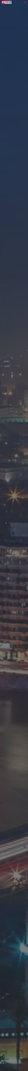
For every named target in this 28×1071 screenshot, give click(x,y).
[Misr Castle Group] (7, 2)
